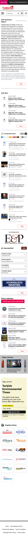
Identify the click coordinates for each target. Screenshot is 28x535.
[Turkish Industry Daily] (21, 459)
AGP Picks (4, 2)
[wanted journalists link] (14, 239)
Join (24, 248)
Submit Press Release (8, 529)
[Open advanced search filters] (22, 13)
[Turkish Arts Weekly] (21, 441)
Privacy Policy (21, 532)
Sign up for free (14, 412)
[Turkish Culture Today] (21, 450)
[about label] (9, 147)
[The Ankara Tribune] (7, 441)
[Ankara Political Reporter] (7, 431)
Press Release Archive (16, 526)
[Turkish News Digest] (7, 469)
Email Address (8, 406)
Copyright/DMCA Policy (9, 532)
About (7, 526)
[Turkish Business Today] (7, 450)
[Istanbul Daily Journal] (21, 431)
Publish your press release (12, 301)
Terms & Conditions (20, 529)
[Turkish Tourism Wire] (7, 478)
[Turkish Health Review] (7, 459)
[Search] (18, 13)
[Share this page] (26, 13)
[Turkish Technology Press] (21, 469)
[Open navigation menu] (2, 13)
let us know (21, 76)
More (21, 84)
